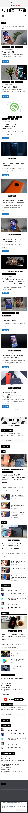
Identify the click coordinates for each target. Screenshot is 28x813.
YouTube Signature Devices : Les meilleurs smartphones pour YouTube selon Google (13, 281)
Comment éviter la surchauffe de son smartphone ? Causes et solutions (13, 636)
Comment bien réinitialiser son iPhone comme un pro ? (18, 569)
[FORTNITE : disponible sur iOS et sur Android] (5, 654)
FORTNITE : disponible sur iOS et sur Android (18, 652)
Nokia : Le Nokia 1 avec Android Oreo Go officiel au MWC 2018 (13, 395)
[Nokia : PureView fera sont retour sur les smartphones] (14, 186)
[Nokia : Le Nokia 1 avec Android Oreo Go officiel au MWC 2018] (14, 378)
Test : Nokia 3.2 (8, 52)
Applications (14, 631)
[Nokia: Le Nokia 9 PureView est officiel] (14, 149)
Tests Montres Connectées (8, 471)
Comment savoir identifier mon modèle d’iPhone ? (18, 562)
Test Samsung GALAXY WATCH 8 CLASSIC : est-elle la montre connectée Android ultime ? (13, 478)
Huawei (17, 116)
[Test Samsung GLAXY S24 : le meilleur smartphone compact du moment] (5, 506)
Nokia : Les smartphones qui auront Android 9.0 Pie (13, 240)
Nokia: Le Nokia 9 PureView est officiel (13, 164)
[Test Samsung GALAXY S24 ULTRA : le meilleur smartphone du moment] (5, 498)
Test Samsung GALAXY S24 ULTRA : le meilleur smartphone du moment (14, 2)
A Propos (3, 788)
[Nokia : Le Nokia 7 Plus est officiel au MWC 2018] (14, 341)
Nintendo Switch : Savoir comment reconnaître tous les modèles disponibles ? (12, 545)
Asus (14, 116)
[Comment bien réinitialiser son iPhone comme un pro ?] (5, 570)
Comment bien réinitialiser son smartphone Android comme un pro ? (18, 577)
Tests (13, 46)
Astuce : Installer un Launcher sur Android (18, 667)
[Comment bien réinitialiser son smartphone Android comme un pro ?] (5, 578)
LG (21, 116)
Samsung (9, 273)
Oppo (13, 119)
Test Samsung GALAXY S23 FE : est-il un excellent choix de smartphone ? (18, 514)
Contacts (3, 791)
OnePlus (8, 119)
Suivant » (21, 410)
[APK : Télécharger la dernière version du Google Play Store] (5, 661)
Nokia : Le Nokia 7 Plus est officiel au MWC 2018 (12, 357)
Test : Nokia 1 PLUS (9, 87)
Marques (14, 234)
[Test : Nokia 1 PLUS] (14, 72)
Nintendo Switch (16, 540)
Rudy (12, 49)
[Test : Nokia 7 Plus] (14, 304)
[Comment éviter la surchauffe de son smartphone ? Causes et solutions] (14, 622)
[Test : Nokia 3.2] (14, 37)
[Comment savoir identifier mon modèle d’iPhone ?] (5, 563)
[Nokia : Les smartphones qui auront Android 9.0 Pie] (14, 225)
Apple (9, 631)
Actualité (4, 116)
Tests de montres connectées (17, 469)
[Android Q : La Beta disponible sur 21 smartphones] (14, 107)
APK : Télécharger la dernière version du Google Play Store (17, 660)
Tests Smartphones (18, 46)
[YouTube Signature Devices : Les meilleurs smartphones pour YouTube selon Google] (14, 262)
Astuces (9, 540)
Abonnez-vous (6, 446)
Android (4, 46)
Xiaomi (16, 119)
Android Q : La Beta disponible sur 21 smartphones (9, 126)
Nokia (9, 46)
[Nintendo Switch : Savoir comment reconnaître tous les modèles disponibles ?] (14, 531)
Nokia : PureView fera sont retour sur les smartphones (13, 202)
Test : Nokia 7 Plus (9, 321)
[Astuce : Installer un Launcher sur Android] (5, 668)
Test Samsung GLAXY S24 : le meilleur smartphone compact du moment (18, 505)
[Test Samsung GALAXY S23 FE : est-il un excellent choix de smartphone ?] (5, 515)
